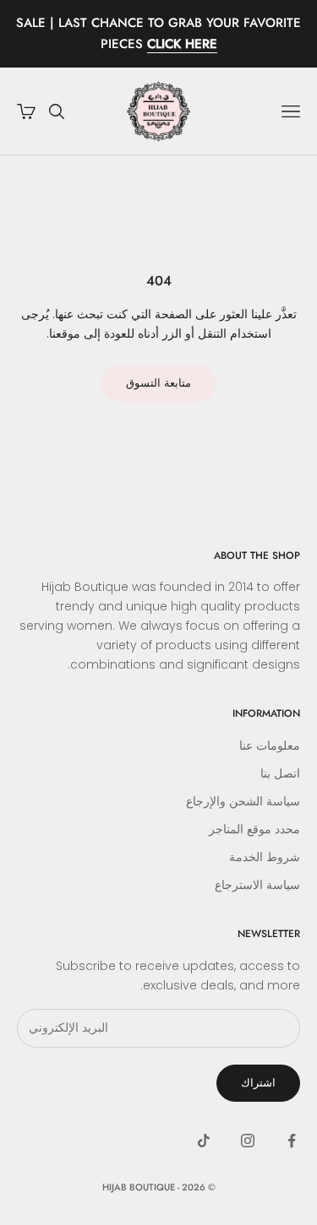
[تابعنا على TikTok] (203, 1140)
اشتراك (258, 1083)
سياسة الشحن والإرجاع (243, 801)
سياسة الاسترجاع (257, 884)
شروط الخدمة (264, 856)
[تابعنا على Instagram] (247, 1140)
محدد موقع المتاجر (254, 829)
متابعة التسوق (158, 383)
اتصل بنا (280, 773)
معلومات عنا (269, 745)
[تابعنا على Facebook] (291, 1140)
